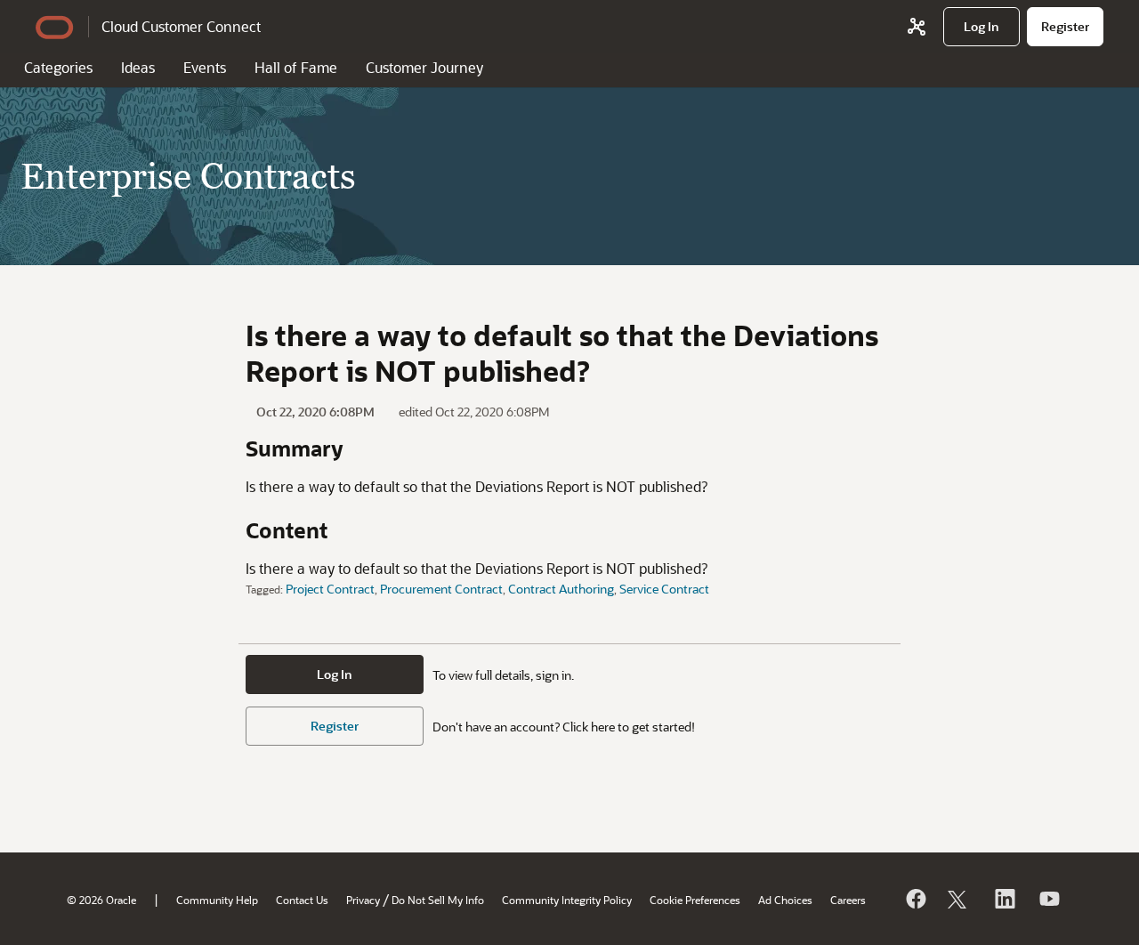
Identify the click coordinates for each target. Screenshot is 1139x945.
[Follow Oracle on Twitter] (959, 898)
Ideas (138, 67)
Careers (848, 899)
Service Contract (664, 588)
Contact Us (302, 899)
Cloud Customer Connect (181, 26)
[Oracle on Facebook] (914, 898)
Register (335, 725)
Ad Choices (785, 899)
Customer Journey (424, 67)
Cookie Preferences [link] (695, 899)
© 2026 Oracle (101, 899)
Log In (334, 674)
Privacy (363, 899)
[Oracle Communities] (916, 26)
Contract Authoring (561, 588)
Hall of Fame (295, 67)
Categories (58, 67)
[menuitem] (981, 26)
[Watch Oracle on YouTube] (1048, 898)
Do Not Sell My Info (438, 899)
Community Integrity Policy (567, 899)
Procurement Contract (441, 588)
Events (204, 67)
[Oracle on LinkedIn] (1003, 898)
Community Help (217, 899)
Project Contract (330, 588)
